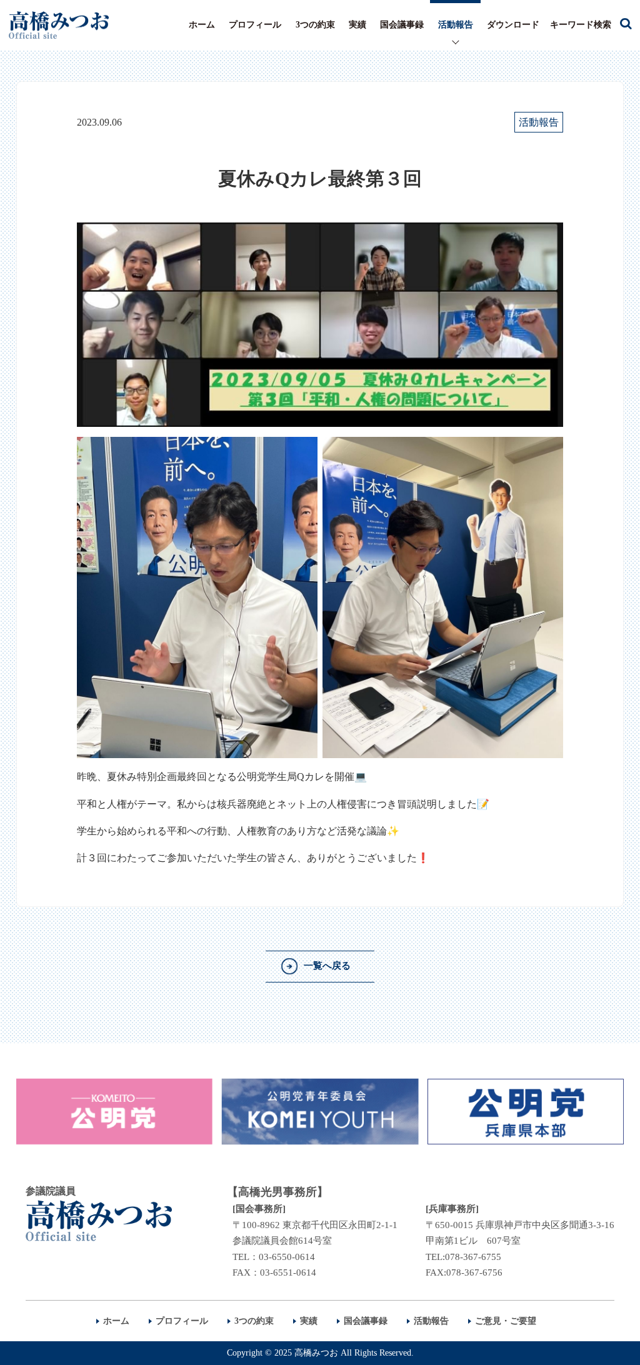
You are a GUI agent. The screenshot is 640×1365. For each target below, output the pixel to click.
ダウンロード (513, 24)
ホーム (202, 24)
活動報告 (455, 24)
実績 (357, 24)
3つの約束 (315, 24)
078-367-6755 (473, 1257)
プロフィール (255, 24)
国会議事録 (402, 24)
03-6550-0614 (287, 1257)
